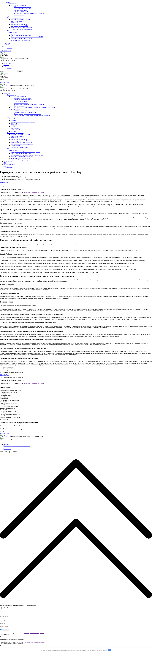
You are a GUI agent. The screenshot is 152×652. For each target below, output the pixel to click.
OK (110, 650)
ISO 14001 (14, 120)
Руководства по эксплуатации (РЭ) (21, 27)
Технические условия (17, 21)
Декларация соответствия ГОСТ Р (21, 35)
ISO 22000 (14, 125)
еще (5, 46)
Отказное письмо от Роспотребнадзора (25, 112)
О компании (7, 43)
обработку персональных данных (34, 192)
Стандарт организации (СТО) (19, 147)
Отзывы (9, 48)
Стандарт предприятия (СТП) (19, 26)
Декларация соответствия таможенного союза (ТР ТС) (27, 37)
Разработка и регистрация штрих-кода (22, 38)
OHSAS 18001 (15, 123)
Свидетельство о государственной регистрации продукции (32, 115)
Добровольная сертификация (22, 8)
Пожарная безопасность (21, 11)
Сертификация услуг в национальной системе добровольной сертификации (33, 107)
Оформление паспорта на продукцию (22, 29)
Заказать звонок (5, 182)
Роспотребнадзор (16, 109)
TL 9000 (13, 126)
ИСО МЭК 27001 (16, 129)
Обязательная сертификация (22, 7)
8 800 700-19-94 (4, 374)
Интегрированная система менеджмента (23, 122)
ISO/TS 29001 (15, 128)
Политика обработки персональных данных (17, 446)
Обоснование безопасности (19, 24)
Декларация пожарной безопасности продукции (25, 34)
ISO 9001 (13, 118)
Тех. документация (9, 164)
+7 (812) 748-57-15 (5, 51)
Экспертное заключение (21, 110)
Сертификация (11, 3)
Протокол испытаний (20, 10)
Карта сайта (7, 449)
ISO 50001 (14, 131)
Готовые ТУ (14, 22)
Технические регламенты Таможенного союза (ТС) (29, 13)
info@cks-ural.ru (4, 82)
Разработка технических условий (21, 19)
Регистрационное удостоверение (20, 40)
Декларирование (12, 32)
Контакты (6, 44)
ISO (8, 16)
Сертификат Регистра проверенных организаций (25, 160)
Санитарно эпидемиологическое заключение (27, 114)
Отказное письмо (19, 15)
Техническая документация (15, 18)
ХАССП (9, 30)
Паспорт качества (16, 145)
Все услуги (7, 2)
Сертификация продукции (18, 5)
